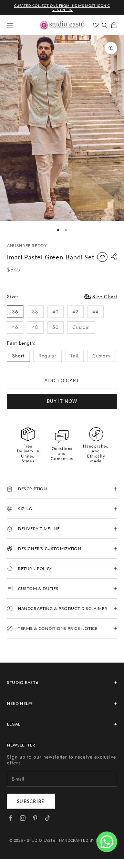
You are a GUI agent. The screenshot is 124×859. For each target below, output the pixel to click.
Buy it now (62, 401)
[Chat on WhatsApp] (106, 841)
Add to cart (61, 380)
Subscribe (31, 801)
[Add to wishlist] (102, 257)
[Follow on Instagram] (22, 818)
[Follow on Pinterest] (35, 818)
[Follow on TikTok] (47, 818)
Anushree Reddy (26, 245)
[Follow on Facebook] (10, 818)
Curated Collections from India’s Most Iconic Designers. (62, 7)
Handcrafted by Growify (87, 840)
